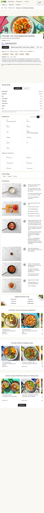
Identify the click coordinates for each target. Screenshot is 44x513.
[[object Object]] (38, 47)
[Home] (2, 8)
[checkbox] (2, 40)
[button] (22, 116)
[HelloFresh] (3, 1)
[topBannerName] (22, 12)
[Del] (41, 47)
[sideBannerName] (22, 74)
